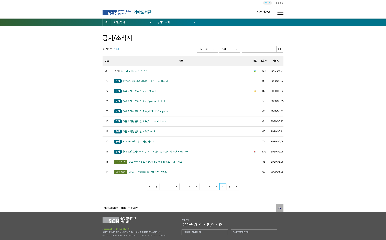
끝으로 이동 (236, 187)
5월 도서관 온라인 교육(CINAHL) (139, 131)
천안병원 (279, 3)
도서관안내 (263, 12)
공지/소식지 (163, 22)
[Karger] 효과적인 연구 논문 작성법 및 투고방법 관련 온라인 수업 (156, 151)
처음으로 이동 (149, 187)
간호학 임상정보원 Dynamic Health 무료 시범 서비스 (155, 161)
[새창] (117, 12)
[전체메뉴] (280, 12)
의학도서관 (142, 12)
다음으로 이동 (229, 187)
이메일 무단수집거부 (129, 208)
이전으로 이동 (156, 187)
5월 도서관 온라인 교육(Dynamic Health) (144, 101)
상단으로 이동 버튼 (279, 208)
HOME (106, 22)
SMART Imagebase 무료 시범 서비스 (148, 172)
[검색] (280, 49)
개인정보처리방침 (111, 208)
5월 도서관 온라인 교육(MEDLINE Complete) (146, 111)
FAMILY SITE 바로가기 (241, 232)
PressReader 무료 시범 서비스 (139, 141)
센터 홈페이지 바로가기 (192, 232)
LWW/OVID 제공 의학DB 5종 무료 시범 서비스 (146, 81)
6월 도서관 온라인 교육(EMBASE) (140, 91)
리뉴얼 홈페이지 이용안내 (134, 71)
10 (223, 186)
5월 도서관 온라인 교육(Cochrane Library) (144, 121)
